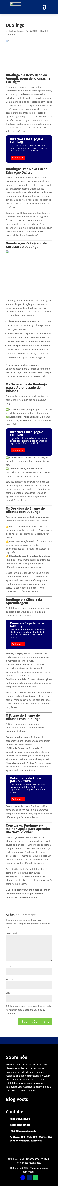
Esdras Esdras (16, 30)
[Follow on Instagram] (29, 1177)
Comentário (13, 933)
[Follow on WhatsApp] (35, 1177)
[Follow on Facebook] (22, 1177)
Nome (10, 966)
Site (8, 992)
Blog (42, 30)
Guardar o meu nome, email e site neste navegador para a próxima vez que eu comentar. (28, 1009)
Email (9, 979)
